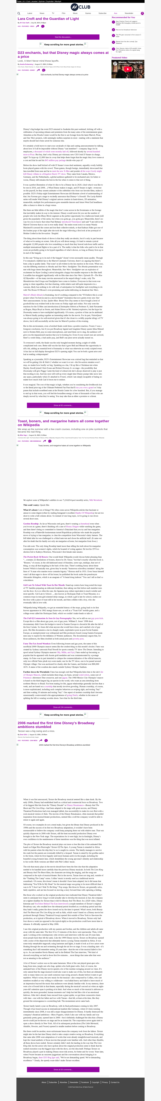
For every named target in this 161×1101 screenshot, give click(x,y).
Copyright (95, 1082)
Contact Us (115, 1082)
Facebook (85, 1082)
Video (32, 26)
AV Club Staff (24, 23)
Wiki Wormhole (35, 441)
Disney (32, 70)
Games (88, 13)
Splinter (42, 1)
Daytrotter (50, 1)
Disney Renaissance (75, 805)
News (42, 13)
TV (53, 13)
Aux (115, 13)
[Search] (18, 13)
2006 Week (33, 740)
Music (75, 13)
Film (63, 13)
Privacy (105, 1082)
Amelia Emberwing (26, 64)
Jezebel (34, 1)
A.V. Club (26, 1)
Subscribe (102, 13)
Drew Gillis (23, 734)
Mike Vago (23, 435)
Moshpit (58, 1)
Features (25, 26)
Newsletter (129, 13)
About (44, 1082)
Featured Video (119, 57)
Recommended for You (123, 17)
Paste (19, 1)
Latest (29, 13)
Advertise (63, 1082)
